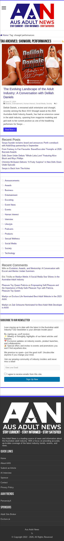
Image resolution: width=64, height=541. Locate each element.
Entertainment (17, 103)
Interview (9, 219)
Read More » (10, 129)
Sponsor (4, 478)
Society (49, 103)
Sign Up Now (32, 379)
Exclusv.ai (5, 519)
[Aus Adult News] (32, 14)
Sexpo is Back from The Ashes (16, 168)
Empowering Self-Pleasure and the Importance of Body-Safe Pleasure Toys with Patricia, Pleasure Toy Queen (30, 288)
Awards (8, 103)
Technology (10, 253)
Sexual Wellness (12, 238)
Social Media (41, 103)
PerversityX (6, 501)
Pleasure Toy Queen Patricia (15, 285)
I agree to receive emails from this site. (24, 374)
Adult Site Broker (8, 514)
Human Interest (29, 103)
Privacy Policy (7, 487)
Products (9, 234)
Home (5, 35)
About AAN (6, 463)
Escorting (9, 200)
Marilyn (5, 296)
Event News (10, 205)
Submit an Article (8, 468)
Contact (4, 482)
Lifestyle (8, 224)
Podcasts (9, 229)
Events (8, 209)
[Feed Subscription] (63, 41)
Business (9, 190)
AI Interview (6, 473)
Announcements (12, 180)
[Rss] (32, 533)
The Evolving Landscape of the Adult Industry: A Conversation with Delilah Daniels (28, 93)
